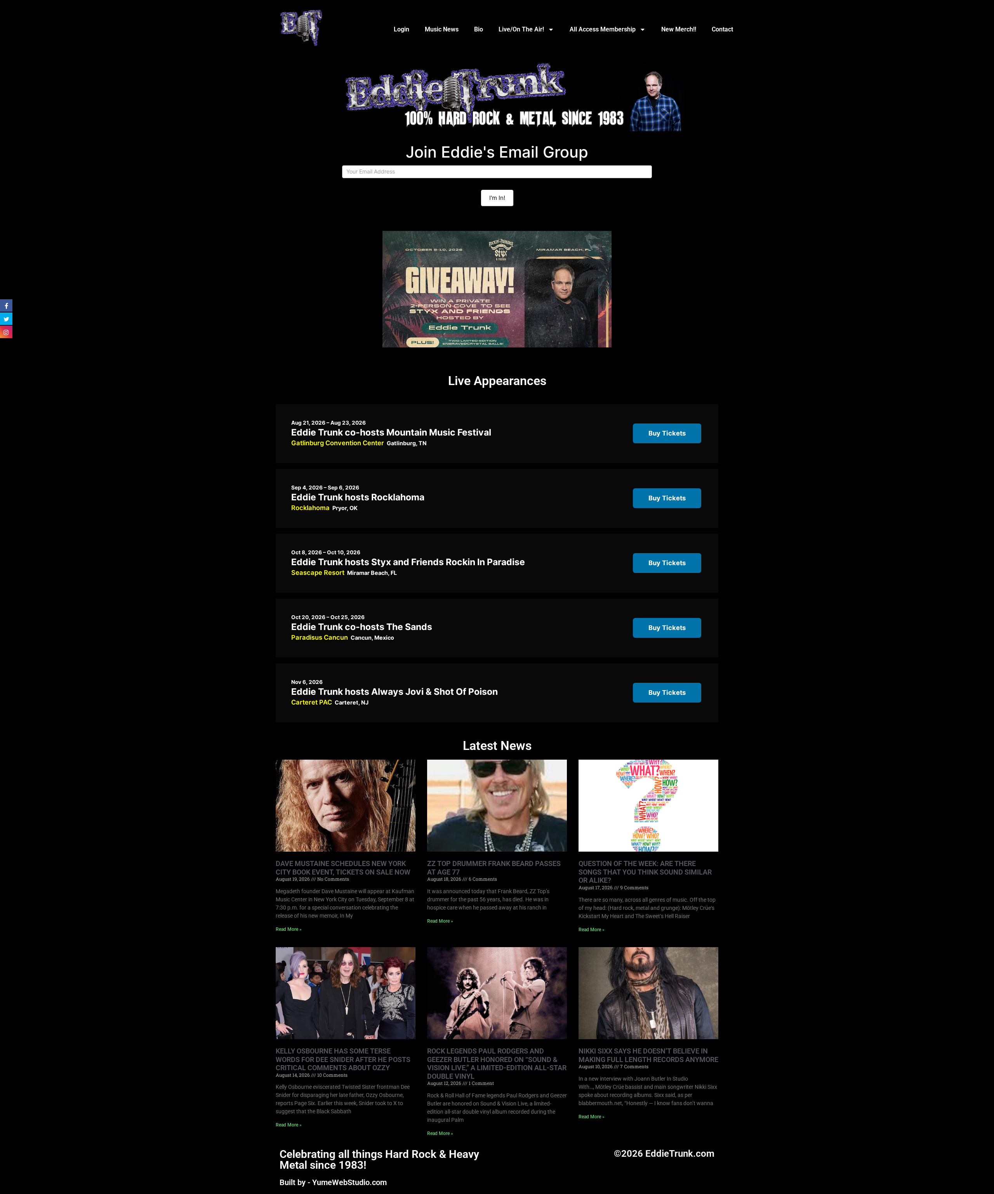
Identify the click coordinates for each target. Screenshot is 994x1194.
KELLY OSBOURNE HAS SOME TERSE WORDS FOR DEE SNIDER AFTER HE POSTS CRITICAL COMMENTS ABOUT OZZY (343, 1059)
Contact (722, 29)
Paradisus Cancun (319, 637)
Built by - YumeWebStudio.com (333, 1182)
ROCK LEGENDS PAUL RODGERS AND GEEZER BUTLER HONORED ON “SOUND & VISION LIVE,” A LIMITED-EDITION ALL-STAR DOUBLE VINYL (497, 1063)
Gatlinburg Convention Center (337, 443)
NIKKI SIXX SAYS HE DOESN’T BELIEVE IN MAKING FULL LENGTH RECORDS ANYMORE (648, 1055)
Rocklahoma (310, 508)
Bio (478, 29)
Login (401, 29)
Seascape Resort (317, 572)
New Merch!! (678, 29)
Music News (442, 29)
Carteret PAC (311, 702)
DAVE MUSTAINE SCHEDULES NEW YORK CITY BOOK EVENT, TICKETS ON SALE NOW (343, 867)
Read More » (289, 929)
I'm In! (497, 197)
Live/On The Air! (521, 29)
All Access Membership (603, 29)
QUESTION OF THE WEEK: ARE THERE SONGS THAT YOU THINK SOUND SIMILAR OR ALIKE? (645, 871)
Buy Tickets (667, 433)
